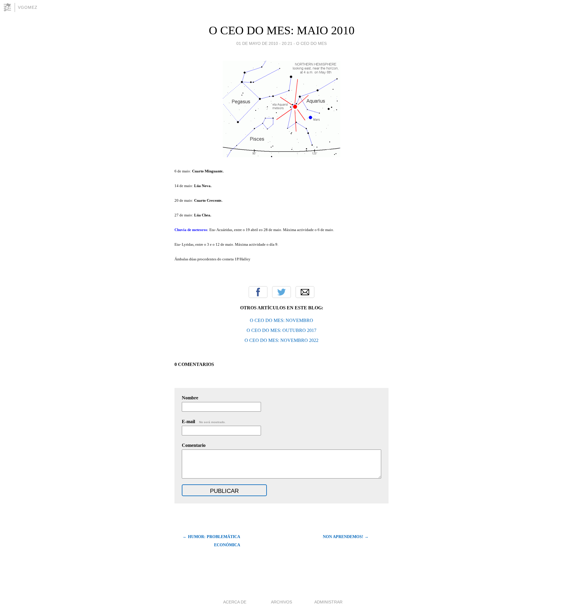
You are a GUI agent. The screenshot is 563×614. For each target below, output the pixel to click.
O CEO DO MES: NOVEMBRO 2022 (281, 340)
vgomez (28, 7)
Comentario (194, 445)
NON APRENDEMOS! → (346, 537)
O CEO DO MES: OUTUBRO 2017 (281, 330)
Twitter (281, 292)
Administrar (328, 602)
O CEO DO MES (311, 43)
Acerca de (234, 602)
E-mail (203, 421)
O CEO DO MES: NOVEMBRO (281, 320)
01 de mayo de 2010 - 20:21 (264, 43)
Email (305, 292)
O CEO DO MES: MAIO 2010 (282, 30)
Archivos (281, 602)
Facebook (258, 292)
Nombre (190, 397)
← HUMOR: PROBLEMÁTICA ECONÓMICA (211, 541)
